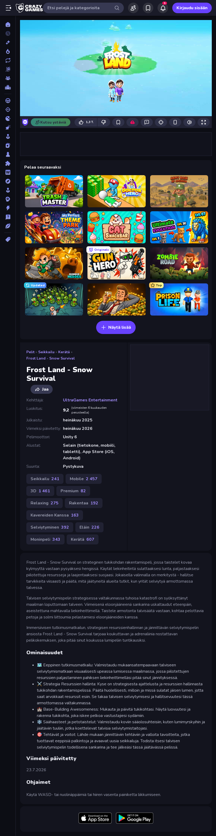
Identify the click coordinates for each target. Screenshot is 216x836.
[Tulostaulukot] (8, 87)
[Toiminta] (8, 208)
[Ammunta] (8, 109)
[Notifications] (163, 8)
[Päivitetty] (8, 60)
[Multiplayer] (8, 78)
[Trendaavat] (8, 51)
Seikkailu (46, 352)
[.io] (8, 118)
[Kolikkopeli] (8, 136)
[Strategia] (8, 199)
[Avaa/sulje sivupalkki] (8, 8)
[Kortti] (8, 145)
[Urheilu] (8, 226)
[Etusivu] (8, 24)
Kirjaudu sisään (192, 8)
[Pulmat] (8, 163)
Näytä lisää (119, 327)
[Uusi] (8, 42)
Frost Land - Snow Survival (50, 358)
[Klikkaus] (8, 127)
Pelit (30, 352)
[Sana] (8, 172)
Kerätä (64, 352)
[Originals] (8, 69)
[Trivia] (8, 217)
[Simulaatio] (8, 190)
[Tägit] (8, 239)
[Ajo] (8, 100)
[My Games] (148, 8)
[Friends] (133, 8)
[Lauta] (8, 154)
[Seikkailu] (8, 181)
